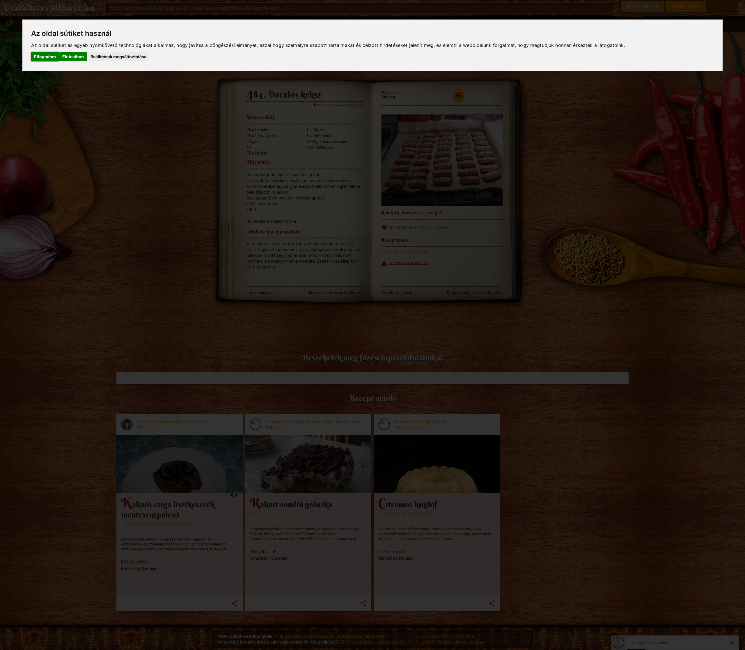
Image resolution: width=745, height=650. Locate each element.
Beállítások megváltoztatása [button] (118, 56)
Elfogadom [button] (45, 56)
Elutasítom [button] (73, 56)
